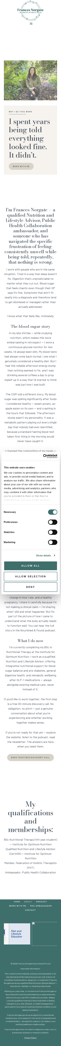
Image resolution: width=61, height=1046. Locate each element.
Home (17, 901)
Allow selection (30, 576)
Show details (43, 555)
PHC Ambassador (41, 906)
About (28, 901)
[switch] (52, 522)
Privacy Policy (30, 1037)
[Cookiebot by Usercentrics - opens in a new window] (43, 456)
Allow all (30, 565)
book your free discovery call (30, 757)
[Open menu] (30, 23)
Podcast (41, 901)
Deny (30, 587)
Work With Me (17, 906)
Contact (30, 910)
